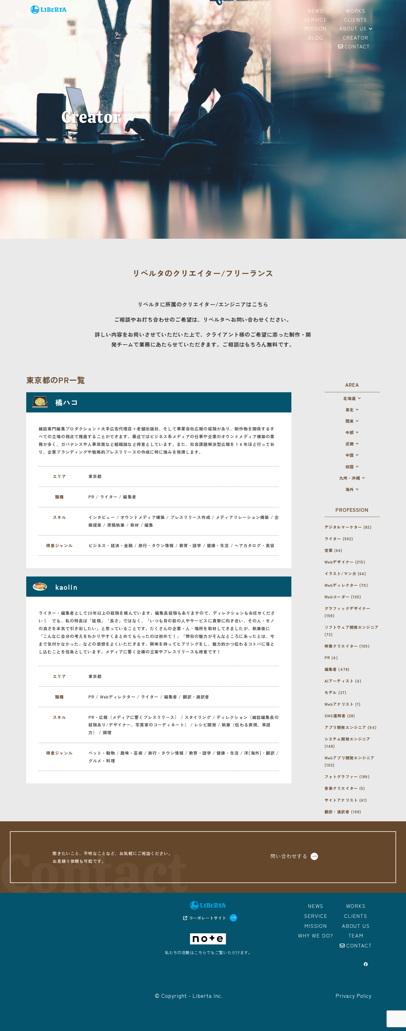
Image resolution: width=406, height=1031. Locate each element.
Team (355, 935)
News (315, 905)
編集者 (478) (337, 669)
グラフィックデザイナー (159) (347, 612)
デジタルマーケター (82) (348, 527)
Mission (315, 925)
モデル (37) (336, 692)
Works (356, 905)
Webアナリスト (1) (343, 704)
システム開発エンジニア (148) (347, 742)
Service (316, 915)
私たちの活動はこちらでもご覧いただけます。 (208, 952)
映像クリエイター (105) (347, 646)
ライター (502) (339, 538)
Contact (359, 945)
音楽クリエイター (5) (345, 788)
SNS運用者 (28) (340, 715)
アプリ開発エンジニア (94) (351, 727)
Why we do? (315, 935)
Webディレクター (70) (346, 585)
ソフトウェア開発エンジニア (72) (352, 630)
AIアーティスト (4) (343, 681)
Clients (355, 915)
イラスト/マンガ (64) (346, 573)
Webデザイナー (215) (345, 562)
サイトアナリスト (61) (346, 800)
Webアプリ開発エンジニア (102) (350, 761)
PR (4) (331, 657)
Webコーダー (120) (343, 596)
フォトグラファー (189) (347, 776)
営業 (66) (333, 550)
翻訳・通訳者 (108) (343, 811)
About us (353, 28)
